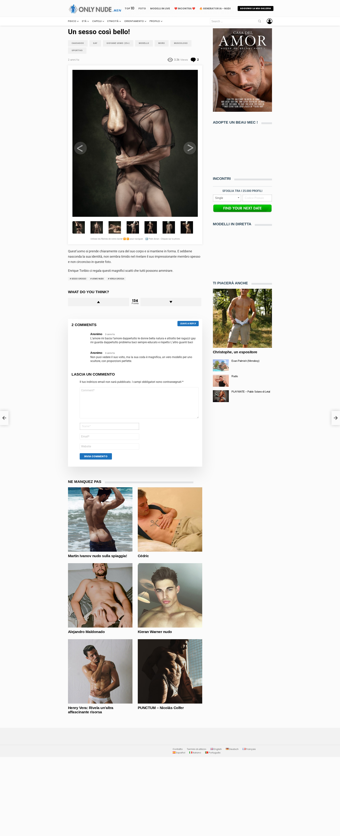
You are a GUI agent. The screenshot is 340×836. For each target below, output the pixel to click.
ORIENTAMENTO (134, 21)
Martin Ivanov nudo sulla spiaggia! (97, 556)
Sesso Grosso (79, 279)
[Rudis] (221, 381)
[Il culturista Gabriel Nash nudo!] (4, 418)
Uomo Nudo (98, 279)
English (217, 749)
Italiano (196, 752)
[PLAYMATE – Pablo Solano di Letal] (221, 396)
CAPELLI (97, 21)
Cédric (143, 556)
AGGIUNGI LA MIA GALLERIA (255, 8)
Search (259, 22)
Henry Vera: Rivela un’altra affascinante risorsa (90, 710)
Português (214, 752)
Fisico (72, 21)
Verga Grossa (117, 279)
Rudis (234, 376)
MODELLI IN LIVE (160, 8)
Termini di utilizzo (196, 749)
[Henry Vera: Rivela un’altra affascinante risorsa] (100, 671)
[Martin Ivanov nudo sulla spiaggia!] (100, 519)
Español (180, 752)
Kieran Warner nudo (155, 632)
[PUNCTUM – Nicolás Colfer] (170, 671)
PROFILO (155, 21)
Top (129, 8)
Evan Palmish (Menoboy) (245, 360)
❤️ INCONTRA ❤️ (184, 8)
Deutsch (234, 749)
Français (250, 749)
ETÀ (84, 21)
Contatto (178, 749)
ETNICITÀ (113, 21)
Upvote (98, 302)
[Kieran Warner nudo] (170, 595)
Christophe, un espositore (235, 352)
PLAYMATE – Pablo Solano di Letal (250, 391)
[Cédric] (170, 519)
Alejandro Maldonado (86, 632)
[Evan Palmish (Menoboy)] (221, 365)
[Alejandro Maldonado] (100, 595)
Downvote (171, 302)
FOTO (142, 8)
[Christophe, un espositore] (242, 318)
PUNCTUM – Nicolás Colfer (161, 708)
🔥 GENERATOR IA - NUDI (215, 8)
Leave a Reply (188, 323)
